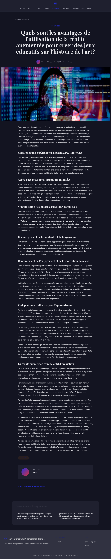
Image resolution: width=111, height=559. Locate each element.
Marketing (66, 8)
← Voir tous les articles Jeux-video (31, 486)
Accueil (22, 8)
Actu (29, 8)
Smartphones (86, 8)
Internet (46, 8)
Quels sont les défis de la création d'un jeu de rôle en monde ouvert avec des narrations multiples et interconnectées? (76, 516)
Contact (86, 545)
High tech (37, 8)
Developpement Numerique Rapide (26, 538)
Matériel (76, 8)
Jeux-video (56, 8)
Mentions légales (90, 542)
